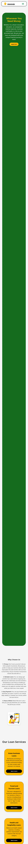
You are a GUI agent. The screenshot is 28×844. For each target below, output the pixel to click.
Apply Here (14, 44)
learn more (14, 771)
